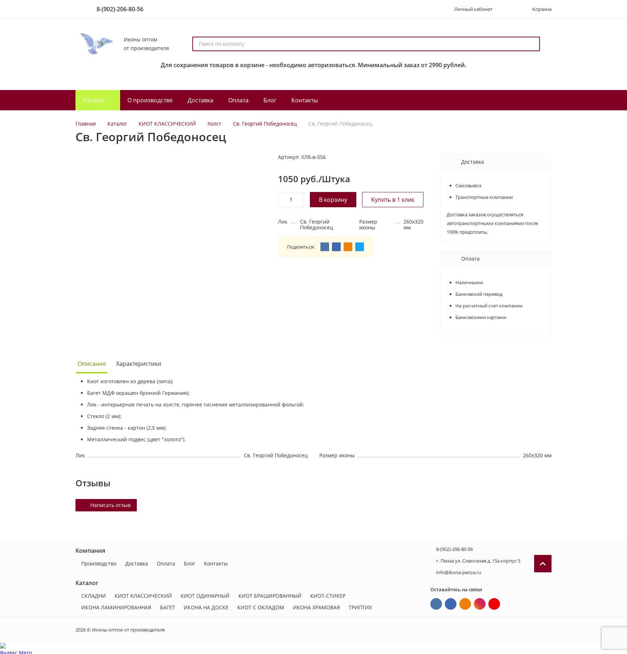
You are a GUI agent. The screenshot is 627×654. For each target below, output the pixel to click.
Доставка (136, 563)
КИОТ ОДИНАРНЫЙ (205, 595)
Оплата (166, 563)
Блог (189, 563)
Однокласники (465, 604)
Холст (214, 123)
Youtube (494, 604)
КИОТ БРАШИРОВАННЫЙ (270, 595)
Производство (98, 563)
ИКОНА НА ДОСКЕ (206, 607)
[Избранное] (508, 9)
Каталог (117, 123)
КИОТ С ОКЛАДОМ (260, 607)
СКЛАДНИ (93, 595)
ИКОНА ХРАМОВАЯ (316, 607)
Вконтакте (436, 604)
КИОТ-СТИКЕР (327, 595)
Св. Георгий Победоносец (265, 123)
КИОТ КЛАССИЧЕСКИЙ (167, 123)
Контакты (216, 563)
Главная (85, 123)
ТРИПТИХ (360, 607)
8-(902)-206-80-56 (120, 9)
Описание (92, 364)
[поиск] (531, 44)
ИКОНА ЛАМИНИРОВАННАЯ (116, 607)
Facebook (450, 604)
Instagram (479, 604)
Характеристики (138, 364)
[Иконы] (95, 44)
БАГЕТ (167, 607)
